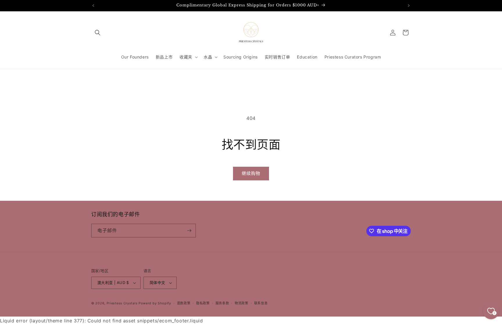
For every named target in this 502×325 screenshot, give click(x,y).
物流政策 (241, 303)
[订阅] (189, 230)
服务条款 (222, 303)
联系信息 (261, 303)
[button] (97, 32)
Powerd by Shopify (155, 303)
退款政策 (184, 303)
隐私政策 (203, 303)
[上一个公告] (93, 5)
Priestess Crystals (122, 303)
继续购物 (251, 173)
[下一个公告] (408, 5)
